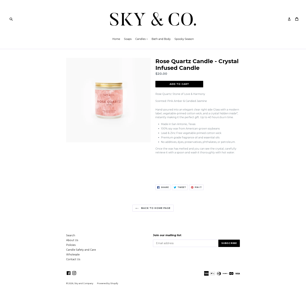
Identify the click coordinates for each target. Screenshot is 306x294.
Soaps (127, 38)
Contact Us (73, 259)
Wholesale (73, 254)
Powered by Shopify (107, 283)
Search (70, 235)
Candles (142, 38)
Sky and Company (83, 283)
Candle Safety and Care (81, 249)
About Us (72, 240)
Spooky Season (184, 38)
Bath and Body (161, 38)
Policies (71, 244)
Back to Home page (155, 208)
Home (116, 38)
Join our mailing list (167, 235)
